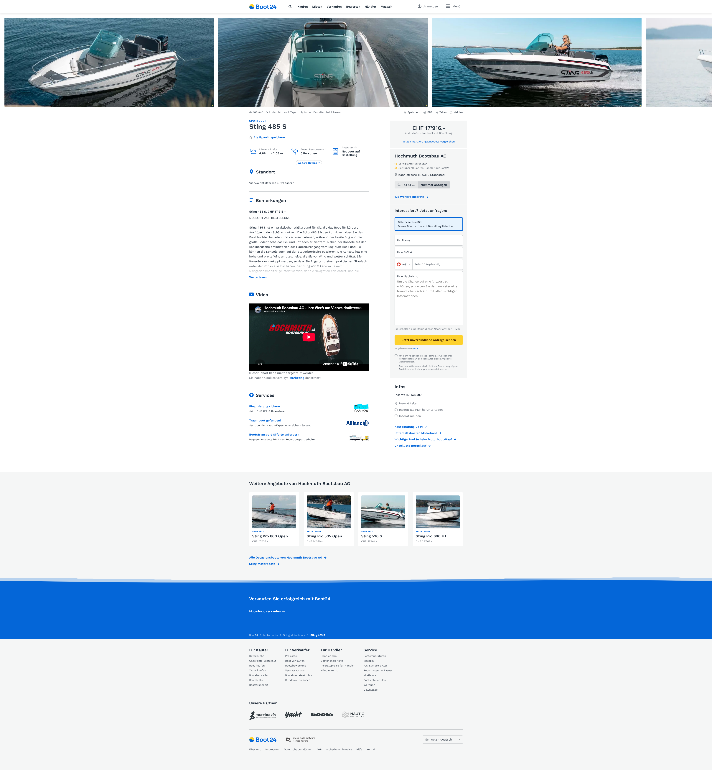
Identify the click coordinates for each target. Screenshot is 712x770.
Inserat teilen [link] (408, 403)
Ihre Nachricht (407, 276)
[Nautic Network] (353, 714)
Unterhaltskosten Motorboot (416, 433)
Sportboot (257, 120)
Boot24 (253, 635)
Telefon (427, 264)
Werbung (369, 684)
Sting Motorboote (262, 564)
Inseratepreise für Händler (338, 665)
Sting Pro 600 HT (431, 536)
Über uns (255, 749)
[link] (274, 519)
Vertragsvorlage (294, 670)
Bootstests (256, 680)
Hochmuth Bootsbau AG (420, 156)
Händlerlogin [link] (329, 655)
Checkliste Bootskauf (410, 445)
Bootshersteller (258, 675)
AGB (415, 348)
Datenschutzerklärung (298, 749)
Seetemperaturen (375, 655)
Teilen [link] (443, 112)
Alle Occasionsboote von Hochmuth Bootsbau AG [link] (285, 557)
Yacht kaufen (257, 670)
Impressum (272, 749)
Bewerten (353, 6)
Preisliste (291, 655)
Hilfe (359, 749)
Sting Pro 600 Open (270, 536)
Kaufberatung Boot (409, 426)
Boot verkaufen (295, 660)
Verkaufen (334, 6)
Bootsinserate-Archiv (298, 675)
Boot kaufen (257, 665)
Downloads (371, 689)
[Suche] (291, 6)
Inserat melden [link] (410, 416)
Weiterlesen (258, 277)
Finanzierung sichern (264, 406)
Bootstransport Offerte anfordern (274, 434)
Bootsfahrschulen (375, 680)
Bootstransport (258, 684)
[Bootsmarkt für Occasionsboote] (263, 6)
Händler (370, 6)
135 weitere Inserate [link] (409, 196)
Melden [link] (458, 112)
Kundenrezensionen (297, 680)
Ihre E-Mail (405, 252)
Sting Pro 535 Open (324, 536)
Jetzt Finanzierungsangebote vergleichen (429, 141)
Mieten (317, 6)
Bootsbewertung (295, 665)
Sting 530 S (371, 536)
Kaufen (302, 6)
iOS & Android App (375, 665)
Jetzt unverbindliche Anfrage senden (429, 340)
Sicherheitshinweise (339, 749)
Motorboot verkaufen (265, 611)
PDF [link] (430, 112)
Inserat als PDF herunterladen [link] (421, 409)
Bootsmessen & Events (378, 670)
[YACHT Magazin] (293, 714)
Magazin (387, 6)
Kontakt (372, 749)
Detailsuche (256, 655)
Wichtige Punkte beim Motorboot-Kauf (423, 439)
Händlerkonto (329, 670)
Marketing (296, 378)
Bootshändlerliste (332, 660)
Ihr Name (403, 240)
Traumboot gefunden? (265, 420)
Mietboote (370, 675)
